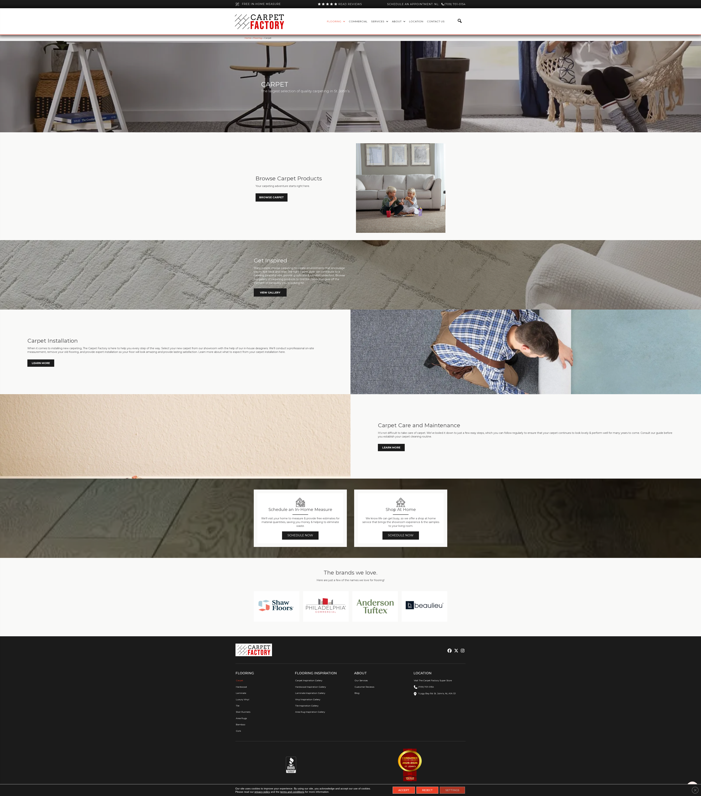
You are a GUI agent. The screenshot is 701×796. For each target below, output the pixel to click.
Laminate (241, 693)
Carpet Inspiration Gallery (308, 680)
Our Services (361, 680)
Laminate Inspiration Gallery (310, 693)
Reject (427, 790)
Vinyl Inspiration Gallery (307, 699)
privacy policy (262, 791)
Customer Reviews (364, 686)
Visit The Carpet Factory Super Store (433, 680)
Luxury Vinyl (242, 699)
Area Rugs (241, 718)
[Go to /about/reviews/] (339, 4)
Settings (452, 790)
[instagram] (461, 651)
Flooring (257, 38)
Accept (403, 790)
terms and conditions (292, 791)
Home (248, 38)
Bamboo (240, 724)
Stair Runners (243, 711)
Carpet (239, 680)
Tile (237, 705)
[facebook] (449, 651)
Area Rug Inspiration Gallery (310, 711)
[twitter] (455, 651)
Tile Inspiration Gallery (307, 705)
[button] (270, 292)
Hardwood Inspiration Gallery (310, 686)
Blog (357, 693)
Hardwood (241, 686)
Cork (238, 730)
